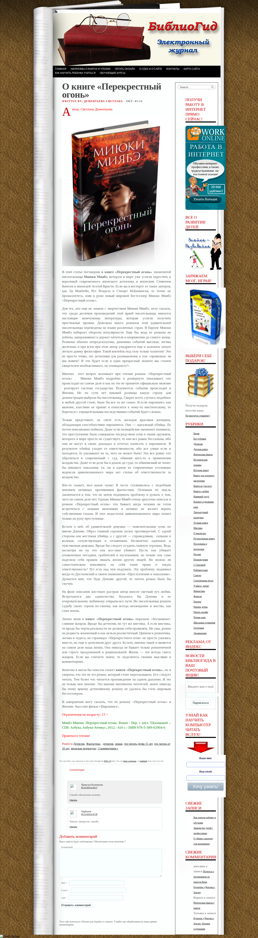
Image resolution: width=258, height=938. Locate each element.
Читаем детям (201, 607)
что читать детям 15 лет (138, 743)
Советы (197, 575)
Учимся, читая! (201, 586)
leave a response (129, 761)
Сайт (63, 898)
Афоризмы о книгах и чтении (90, 69)
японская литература (83, 748)
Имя (64, 883)
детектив (108, 743)
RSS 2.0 (107, 761)
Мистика (198, 528)
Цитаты (197, 601)
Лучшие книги (201, 522)
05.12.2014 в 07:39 (89, 814)
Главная (60, 69)
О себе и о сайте (150, 69)
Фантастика (93, 743)
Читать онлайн (125, 69)
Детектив (79, 743)
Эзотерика (199, 628)
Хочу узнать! (205, 786)
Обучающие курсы (112, 73)
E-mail (64, 890)
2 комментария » (108, 748)
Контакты (172, 69)
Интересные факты (203, 454)
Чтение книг (200, 617)
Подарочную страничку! (197, 415)
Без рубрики (200, 438)
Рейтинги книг (201, 570)
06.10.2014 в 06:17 (89, 787)
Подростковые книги (204, 538)
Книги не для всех (203, 486)
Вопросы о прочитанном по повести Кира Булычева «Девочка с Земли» (204, 882)
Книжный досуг (201, 496)
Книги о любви (201, 491)
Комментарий (67, 847)
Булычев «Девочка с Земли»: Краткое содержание (204, 923)
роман (119, 743)
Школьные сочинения (204, 622)
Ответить (73, 800)
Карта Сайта (192, 69)
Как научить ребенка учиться (75, 73)
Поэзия (197, 554)
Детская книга (201, 449)
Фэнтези (198, 596)
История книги (201, 470)
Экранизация (200, 633)
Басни (196, 433)
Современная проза (203, 580)
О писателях (200, 533)
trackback (143, 761)
